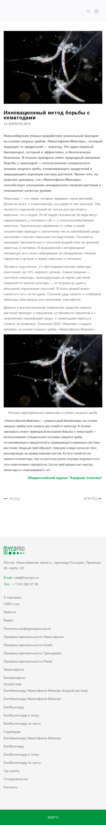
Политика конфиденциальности (27, 628)
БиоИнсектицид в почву (21, 715)
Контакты (11, 787)
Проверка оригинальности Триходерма (32, 653)
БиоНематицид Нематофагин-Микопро (32, 698)
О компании (12, 597)
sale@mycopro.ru (26, 577)
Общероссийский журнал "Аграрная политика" (65, 477)
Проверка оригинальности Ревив (28, 661)
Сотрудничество (16, 778)
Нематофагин (14, 669)
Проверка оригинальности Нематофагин (34, 636)
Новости (10, 612)
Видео (8, 620)
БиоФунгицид (14, 707)
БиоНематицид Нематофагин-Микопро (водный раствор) (46, 690)
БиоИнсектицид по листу (22, 723)
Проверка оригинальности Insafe (28, 644)
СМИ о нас (12, 603)
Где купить (12, 770)
